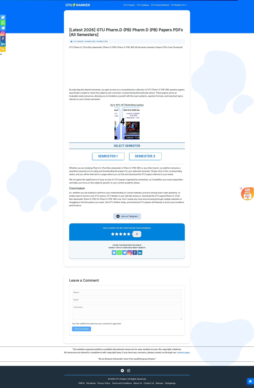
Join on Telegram (129, 216)
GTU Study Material (160, 5)
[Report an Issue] (250, 381)
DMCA (81, 383)
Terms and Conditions (122, 383)
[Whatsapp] (3, 22)
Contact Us (149, 383)
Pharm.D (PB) (90, 41)
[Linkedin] (3, 43)
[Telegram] (3, 28)
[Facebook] (3, 38)
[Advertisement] (127, 69)
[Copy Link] (3, 49)
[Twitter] (3, 17)
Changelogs (170, 383)
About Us (137, 383)
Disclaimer (91, 383)
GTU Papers (129, 5)
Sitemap (159, 383)
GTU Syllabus (143, 5)
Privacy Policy (103, 383)
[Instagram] (3, 33)
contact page (183, 352)
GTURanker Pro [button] (178, 5)
